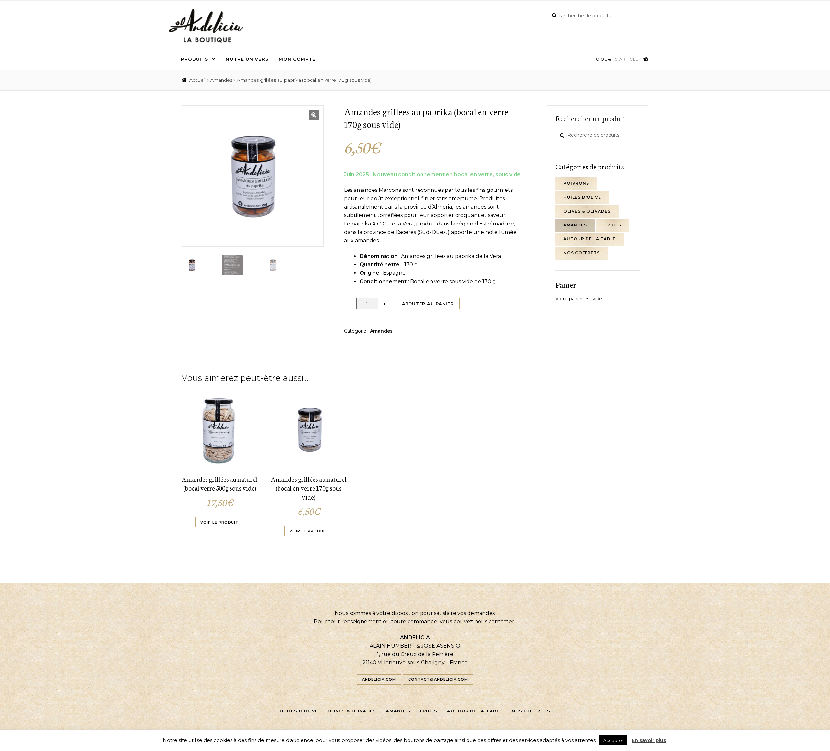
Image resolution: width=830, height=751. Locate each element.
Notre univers (247, 59)
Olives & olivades (587, 211)
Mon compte (297, 59)
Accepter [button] (613, 740)
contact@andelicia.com (438, 679)
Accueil (197, 80)
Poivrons (576, 183)
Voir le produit (219, 522)
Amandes (221, 80)
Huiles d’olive (299, 711)
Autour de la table (589, 239)
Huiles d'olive (582, 197)
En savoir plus (649, 740)
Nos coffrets (581, 252)
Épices (612, 225)
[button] (314, 115)
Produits (194, 59)
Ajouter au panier (428, 303)
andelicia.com (379, 679)
